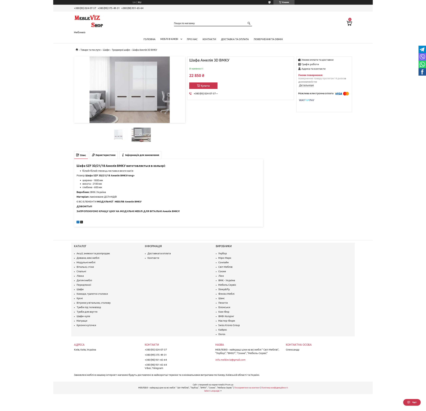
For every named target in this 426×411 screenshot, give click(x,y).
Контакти (209, 39)
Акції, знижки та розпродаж (93, 253)
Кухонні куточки (86, 325)
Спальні (81, 271)
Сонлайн (223, 262)
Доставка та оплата (235, 39)
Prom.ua (229, 385)
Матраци (82, 320)
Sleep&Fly (224, 289)
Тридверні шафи (121, 50)
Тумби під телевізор (89, 307)
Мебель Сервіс (227, 284)
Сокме (222, 271)
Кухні (80, 298)
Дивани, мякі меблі (88, 257)
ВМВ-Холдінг (226, 316)
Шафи (106, 50)
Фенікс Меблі (226, 293)
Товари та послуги (90, 50)
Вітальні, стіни (85, 266)
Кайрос (222, 329)
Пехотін (223, 302)
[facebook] (78, 222)
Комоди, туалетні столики (92, 293)
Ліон (221, 275)
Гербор (222, 253)
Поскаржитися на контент (247, 388)
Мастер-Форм (226, 320)
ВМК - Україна (226, 280)
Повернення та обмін (268, 39)
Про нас (192, 39)
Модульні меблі (86, 262)
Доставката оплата (159, 253)
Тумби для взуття (87, 311)
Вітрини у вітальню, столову (93, 302)
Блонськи (224, 307)
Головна (149, 39)
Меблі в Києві (169, 39)
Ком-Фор (223, 311)
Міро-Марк (224, 257)
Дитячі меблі (84, 280)
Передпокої (84, 284)
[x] (81, 222)
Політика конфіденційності (274, 388)
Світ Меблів (225, 266)
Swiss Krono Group (229, 325)
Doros (221, 334)
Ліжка (80, 275)
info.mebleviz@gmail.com (230, 359)
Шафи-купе (83, 316)
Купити (205, 85)
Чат (414, 402)
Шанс (221, 298)
